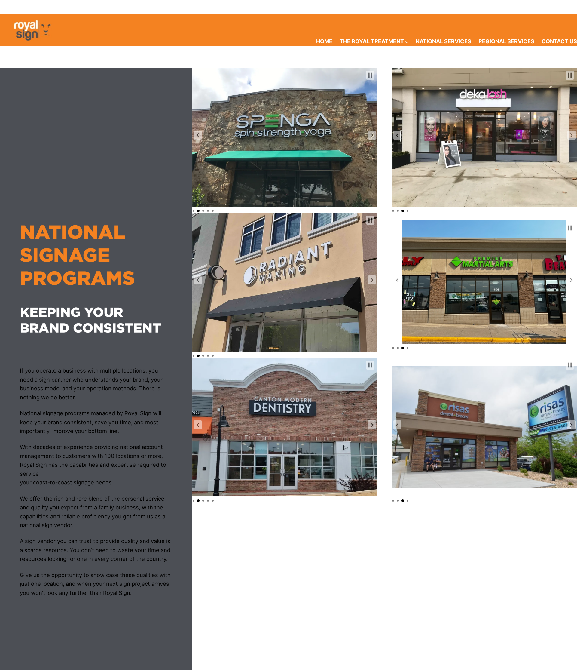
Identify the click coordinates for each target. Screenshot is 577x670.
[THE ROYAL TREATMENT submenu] (406, 41)
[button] (198, 135)
